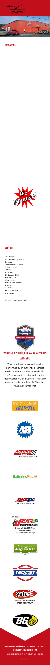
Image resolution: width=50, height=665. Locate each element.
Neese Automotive (27, 646)
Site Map (33, 650)
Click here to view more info (16, 300)
